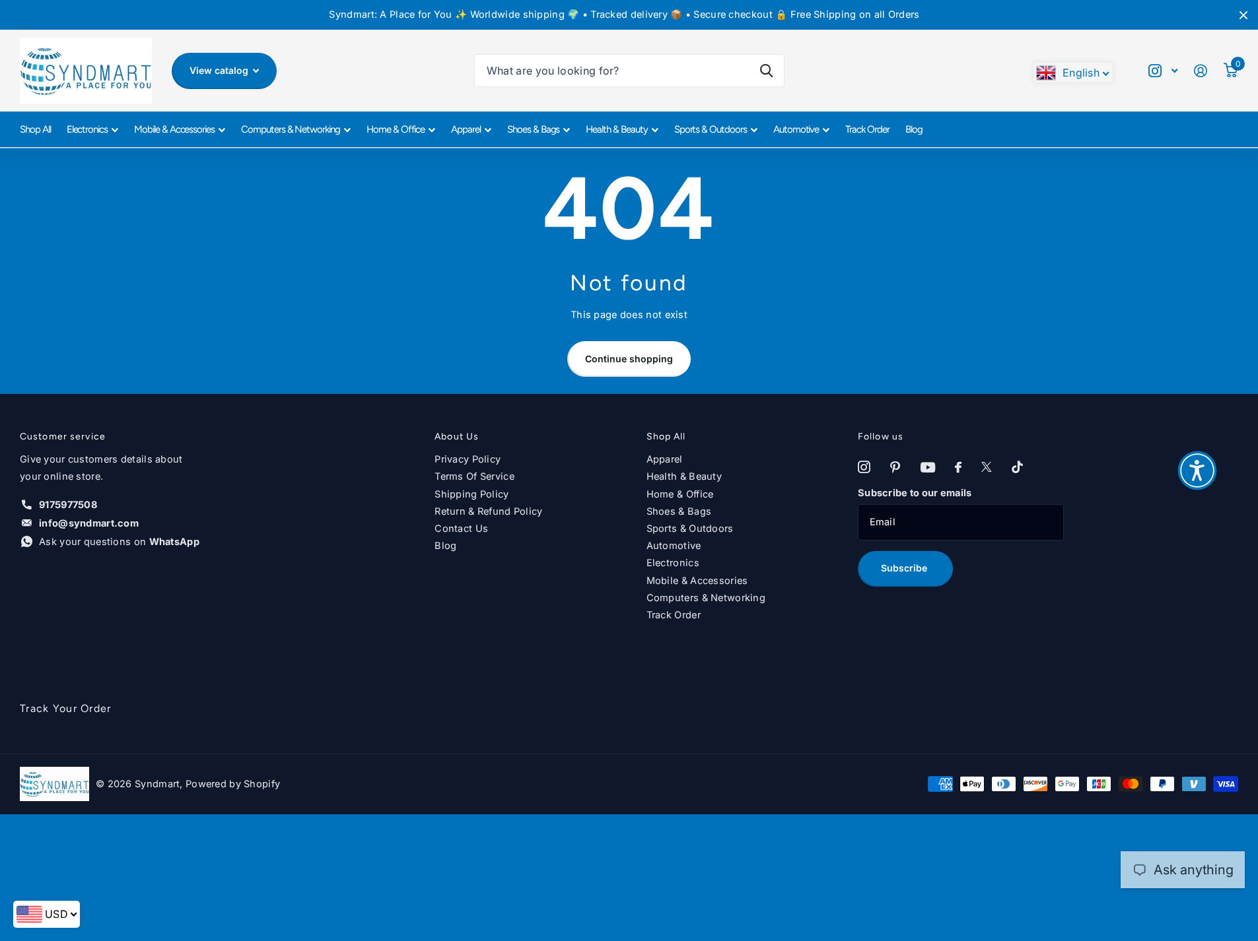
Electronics (87, 129)
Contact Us (461, 529)
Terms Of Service (474, 476)
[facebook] (958, 467)
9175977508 (68, 505)
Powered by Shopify (233, 784)
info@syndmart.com (89, 523)
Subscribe (905, 567)
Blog (914, 129)
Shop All (35, 129)
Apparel (466, 129)
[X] (986, 467)
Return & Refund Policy (488, 511)
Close (1243, 15)
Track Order (867, 129)
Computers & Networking (290, 129)
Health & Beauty (616, 129)
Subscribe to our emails (915, 493)
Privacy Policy (468, 459)
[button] (1197, 470)
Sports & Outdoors (710, 129)
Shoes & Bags (533, 129)
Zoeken (766, 70)
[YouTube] (928, 468)
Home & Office (396, 129)
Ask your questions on (119, 542)
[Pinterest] (895, 467)
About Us (457, 436)
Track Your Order (65, 708)
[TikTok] (1017, 467)
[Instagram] (864, 467)
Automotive (796, 129)
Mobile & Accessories (174, 129)
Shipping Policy (471, 494)
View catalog (220, 70)
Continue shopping (629, 358)
